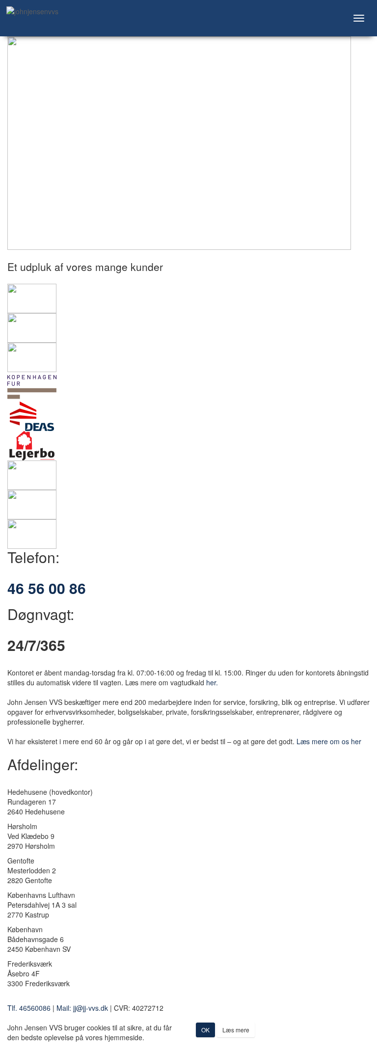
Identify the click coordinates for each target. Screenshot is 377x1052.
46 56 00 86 (46, 587)
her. (212, 682)
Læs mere (235, 1029)
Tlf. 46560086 (29, 1008)
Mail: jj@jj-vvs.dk (82, 1008)
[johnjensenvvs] (53, 11)
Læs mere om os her (328, 741)
